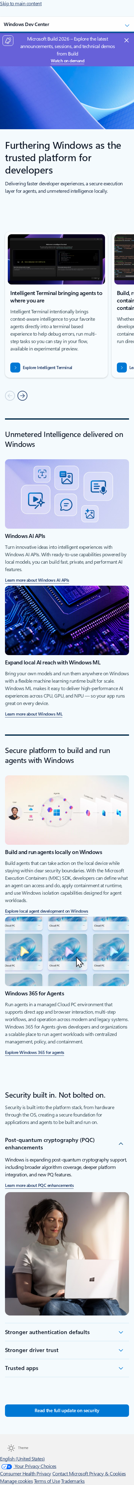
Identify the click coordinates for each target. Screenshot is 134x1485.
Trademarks (73, 1481)
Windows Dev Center (26, 24)
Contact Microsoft (70, 1474)
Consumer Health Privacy (25, 1474)
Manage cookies (16, 1481)
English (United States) (22, 1459)
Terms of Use (47, 1481)
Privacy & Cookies (107, 1474)
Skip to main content (20, 4)
